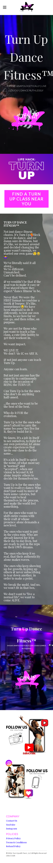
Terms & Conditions (16, 842)
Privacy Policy (13, 838)
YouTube (10, 824)
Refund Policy (13, 846)
